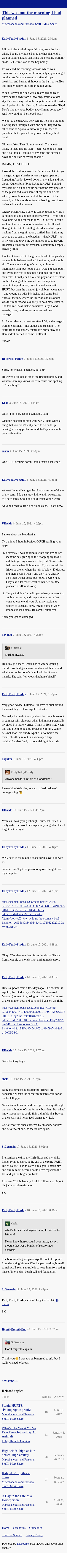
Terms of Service (12, 1535)
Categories (19, 1527)
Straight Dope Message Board (19, 3)
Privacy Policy (34, 1535)
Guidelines (35, 1527)
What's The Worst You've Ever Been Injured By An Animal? (19, 1432)
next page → (10, 1380)
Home (5, 1527)
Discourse (23, 1543)
